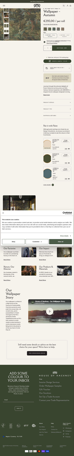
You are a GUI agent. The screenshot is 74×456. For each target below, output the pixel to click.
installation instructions (60, 40)
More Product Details (52, 43)
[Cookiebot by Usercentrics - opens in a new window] (64, 213)
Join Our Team (43, 432)
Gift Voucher (44, 389)
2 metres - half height (65, 35)
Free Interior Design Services (37, 1)
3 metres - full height (50, 35)
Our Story (42, 427)
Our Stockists (45, 393)
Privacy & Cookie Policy (37, 446)
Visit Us (41, 435)
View (66, 148)
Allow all (60, 241)
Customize (36, 241)
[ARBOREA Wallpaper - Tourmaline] (58, 29)
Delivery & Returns (56, 432)
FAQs (52, 427)
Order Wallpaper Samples (50, 385)
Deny (13, 241)
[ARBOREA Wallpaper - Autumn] (45, 29)
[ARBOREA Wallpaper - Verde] (49, 29)
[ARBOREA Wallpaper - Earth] (62, 29)
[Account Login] (67, 5)
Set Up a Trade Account (49, 396)
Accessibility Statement (49, 446)
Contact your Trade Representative (54, 400)
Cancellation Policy (63, 446)
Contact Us (54, 429)
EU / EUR (19, 436)
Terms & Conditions (24, 446)
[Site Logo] (37, 5)
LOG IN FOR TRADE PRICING (50, 24)
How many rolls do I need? (57, 68)
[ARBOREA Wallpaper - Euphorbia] (54, 29)
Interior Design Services (49, 382)
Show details (64, 236)
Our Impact (42, 429)
